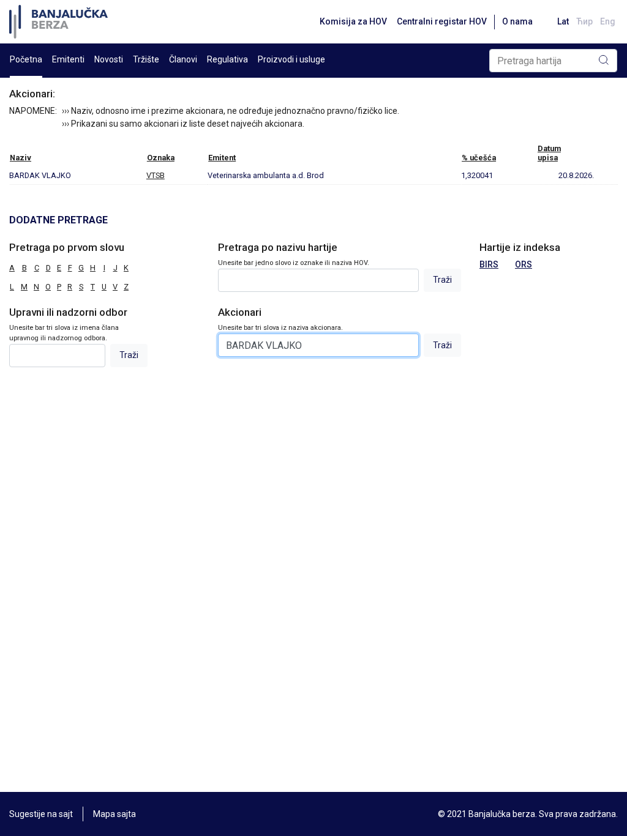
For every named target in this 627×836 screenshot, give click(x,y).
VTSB (155, 175)
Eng (607, 21)
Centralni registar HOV (442, 21)
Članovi (183, 59)
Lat (563, 21)
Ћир (584, 21)
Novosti (108, 59)
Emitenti (68, 59)
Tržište (146, 59)
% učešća (479, 157)
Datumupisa (549, 153)
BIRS (488, 264)
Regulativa (227, 59)
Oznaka (161, 157)
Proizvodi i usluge (291, 59)
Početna (26, 59)
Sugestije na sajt (41, 814)
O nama (517, 21)
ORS (523, 264)
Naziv (20, 157)
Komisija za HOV (353, 21)
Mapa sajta (114, 814)
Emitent (222, 157)
